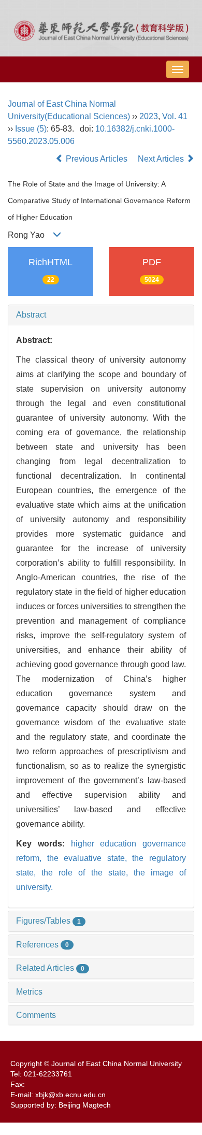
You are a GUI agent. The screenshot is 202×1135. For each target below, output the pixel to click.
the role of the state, (87, 872)
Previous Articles (96, 158)
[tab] (101, 315)
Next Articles (162, 158)
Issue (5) (31, 128)
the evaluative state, (90, 858)
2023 (148, 116)
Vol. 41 (174, 116)
